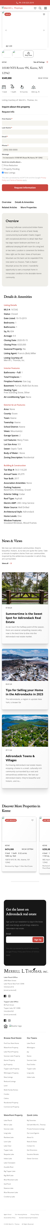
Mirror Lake (8, 1125)
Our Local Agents (33, 1133)
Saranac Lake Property (12, 1056)
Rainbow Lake (9, 1137)
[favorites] (35, 8)
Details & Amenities (24, 202)
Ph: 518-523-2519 (26, 2)
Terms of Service (16, 180)
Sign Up (38, 939)
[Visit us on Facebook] (5, 996)
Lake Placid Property (11, 1052)
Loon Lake (7, 1141)
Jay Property (8, 1064)
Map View (28, 55)
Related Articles (9, 207)
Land (5, 1086)
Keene (29, 1056)
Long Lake (30, 1073)
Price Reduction (11, 165)
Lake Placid (31, 1043)
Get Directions (32, 1150)
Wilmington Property (11, 1073)
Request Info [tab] (8, 112)
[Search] (40, 8)
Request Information (25, 187)
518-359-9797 (9, 1011)
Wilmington (31, 1047)
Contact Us (31, 1146)
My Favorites (31, 1120)
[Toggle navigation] (45, 8)
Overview (6, 202)
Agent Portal (7, 1214)
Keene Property (9, 1060)
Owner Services (32, 1158)
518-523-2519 (9, 987)
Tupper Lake (31, 1069)
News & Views (32, 1141)
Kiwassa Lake (8, 1188)
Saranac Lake (32, 1060)
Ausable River (9, 1167)
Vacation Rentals (33, 1154)
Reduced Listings (10, 1081)
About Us (30, 1137)
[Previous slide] (6, 30)
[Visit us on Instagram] (9, 996)
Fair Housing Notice (21, 1214)
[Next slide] (44, 30)
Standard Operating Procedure (28, 1218)
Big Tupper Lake (9, 1171)
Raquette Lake (9, 1154)
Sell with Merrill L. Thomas (36, 1125)
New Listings (9, 172)
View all (5, 563)
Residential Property (11, 1102)
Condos (6, 1094)
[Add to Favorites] (44, 14)
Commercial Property (11, 1107)
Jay (28, 1052)
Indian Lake (31, 1077)
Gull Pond (7, 1184)
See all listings (39, 62)
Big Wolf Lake (8, 1175)
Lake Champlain (9, 1163)
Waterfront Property (11, 1047)
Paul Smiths (31, 1064)
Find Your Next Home (11, 1043)
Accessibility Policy (9, 1218)
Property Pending (11, 169)
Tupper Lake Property (11, 1069)
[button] (7, 54)
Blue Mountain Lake (11, 1180)
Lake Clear (7, 1146)
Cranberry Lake (9, 1197)
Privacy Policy (17, 951)
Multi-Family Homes (11, 1090)
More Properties (29, 207)
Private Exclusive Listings (36, 1129)
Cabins (6, 1098)
